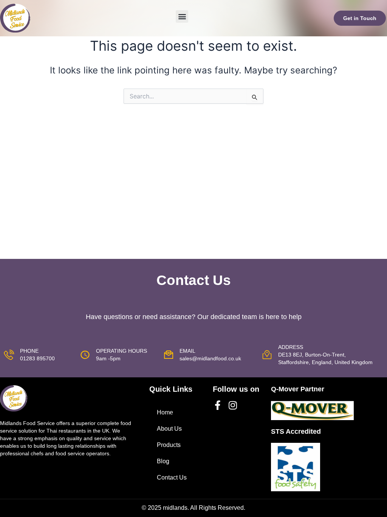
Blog (163, 461)
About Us (169, 428)
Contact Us (172, 477)
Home (165, 412)
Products (169, 445)
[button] (182, 16)
